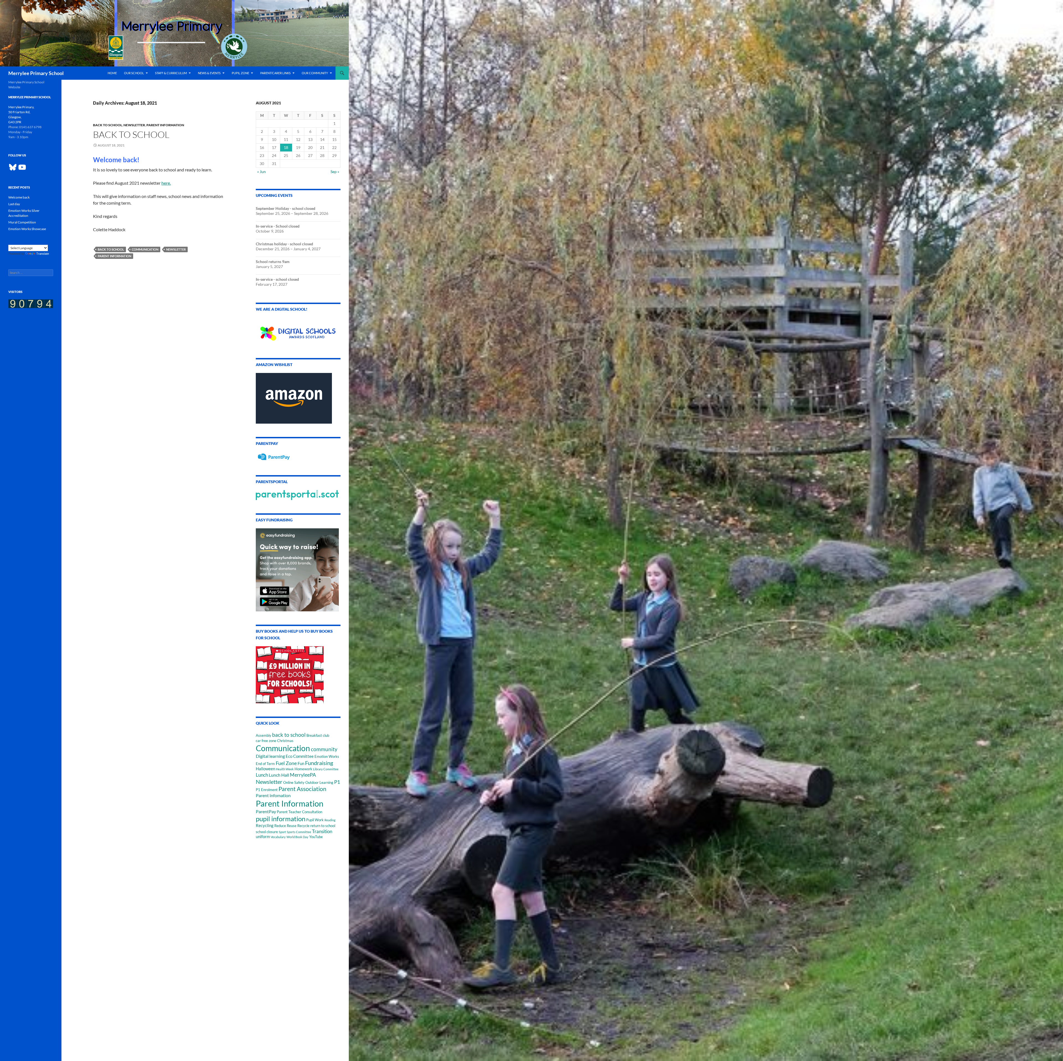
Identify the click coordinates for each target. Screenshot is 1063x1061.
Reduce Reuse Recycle (291, 825)
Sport (282, 832)
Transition (322, 831)
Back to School (107, 125)
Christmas (285, 740)
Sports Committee (299, 832)
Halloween (265, 768)
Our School (134, 73)
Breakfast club (317, 735)
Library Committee (326, 769)
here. (166, 183)
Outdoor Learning (319, 782)
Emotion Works (326, 756)
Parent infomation (273, 795)
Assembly (263, 735)
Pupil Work (315, 820)
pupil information (280, 819)
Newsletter (134, 125)
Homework (303, 769)
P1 (337, 782)
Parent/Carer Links (275, 73)
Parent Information (165, 125)
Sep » (335, 171)
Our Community (315, 73)
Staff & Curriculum (171, 73)
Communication (145, 249)
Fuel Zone (286, 763)
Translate (42, 253)
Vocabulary (278, 837)
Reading (330, 820)
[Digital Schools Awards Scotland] (298, 330)
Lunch (262, 775)
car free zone (266, 740)
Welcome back (19, 197)
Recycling (265, 825)
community (324, 749)
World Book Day (297, 837)
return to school (322, 825)
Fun (301, 763)
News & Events (209, 73)
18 (286, 147)
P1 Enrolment (267, 789)
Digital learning (270, 756)
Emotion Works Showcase (27, 229)
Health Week (285, 769)
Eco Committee (300, 756)
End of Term (265, 763)
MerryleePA (303, 775)
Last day (14, 204)
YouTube (316, 837)
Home (112, 73)
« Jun (261, 171)
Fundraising (319, 762)
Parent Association (302, 788)
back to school (111, 249)
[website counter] (30, 303)
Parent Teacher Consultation (299, 812)
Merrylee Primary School (36, 73)
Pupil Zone (240, 73)
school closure (267, 832)
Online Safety (294, 782)
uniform (263, 836)
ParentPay (266, 811)
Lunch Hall (279, 774)
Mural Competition (22, 222)
